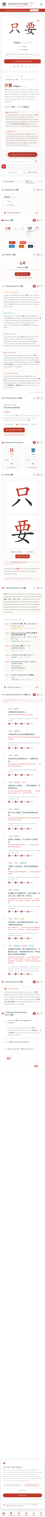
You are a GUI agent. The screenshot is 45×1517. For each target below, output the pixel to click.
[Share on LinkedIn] (18, 66)
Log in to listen (23, 274)
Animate (31, 552)
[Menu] (41, 4)
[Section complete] (34, 220)
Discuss (31, 723)
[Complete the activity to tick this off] (34, 189)
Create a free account (25, 278)
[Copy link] (34, 66)
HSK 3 (17, 76)
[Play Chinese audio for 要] (33, 463)
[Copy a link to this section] (38, 189)
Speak (24, 723)
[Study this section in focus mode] (41, 189)
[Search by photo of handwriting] (36, 161)
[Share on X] (10, 66)
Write (18, 723)
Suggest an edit (28, 79)
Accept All (22, 1495)
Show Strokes (18, 552)
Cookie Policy (9, 1506)
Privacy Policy (34, 1504)
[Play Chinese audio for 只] (11, 463)
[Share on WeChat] (22, 66)
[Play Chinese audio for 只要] (38, 21)
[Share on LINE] (30, 66)
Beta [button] (31, 3)
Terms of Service (18, 1506)
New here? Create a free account (14, 434)
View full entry (11, 467)
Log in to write (23, 556)
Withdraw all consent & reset (34, 1499)
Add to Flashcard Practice (23, 61)
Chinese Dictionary (9, 76)
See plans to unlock (15, 430)
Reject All (22, 1490)
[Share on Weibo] (26, 66)
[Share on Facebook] (14, 66)
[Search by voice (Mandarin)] (41, 161)
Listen (12, 723)
